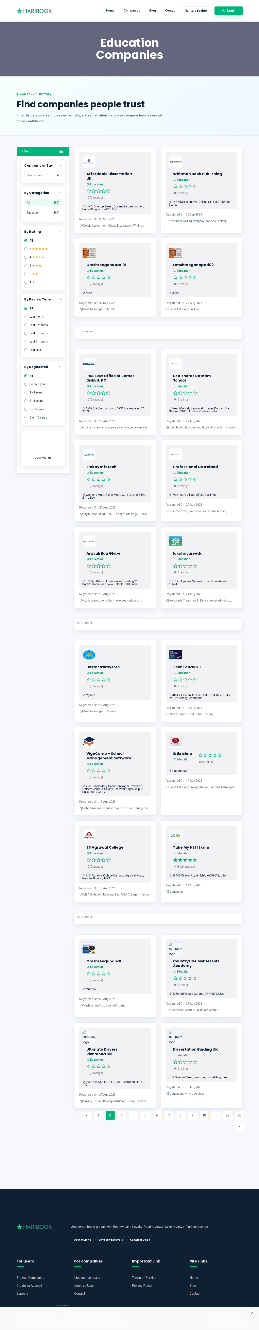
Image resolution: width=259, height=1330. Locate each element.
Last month (37, 316)
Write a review (196, 11)
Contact (170, 10)
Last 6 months (39, 341)
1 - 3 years (36, 392)
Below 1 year (38, 384)
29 (227, 1115)
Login (231, 11)
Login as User (84, 1286)
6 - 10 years (37, 409)
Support (22, 1293)
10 (204, 1115)
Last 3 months (39, 333)
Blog (152, 10)
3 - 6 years (36, 400)
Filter (25, 151)
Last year (35, 349)
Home (110, 10)
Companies (132, 10)
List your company (87, 1278)
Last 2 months (39, 325)
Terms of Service (144, 1278)
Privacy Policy (142, 1286)
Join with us (43, 457)
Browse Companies (30, 1278)
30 (239, 1115)
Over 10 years (38, 417)
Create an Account (29, 1286)
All (31, 240)
